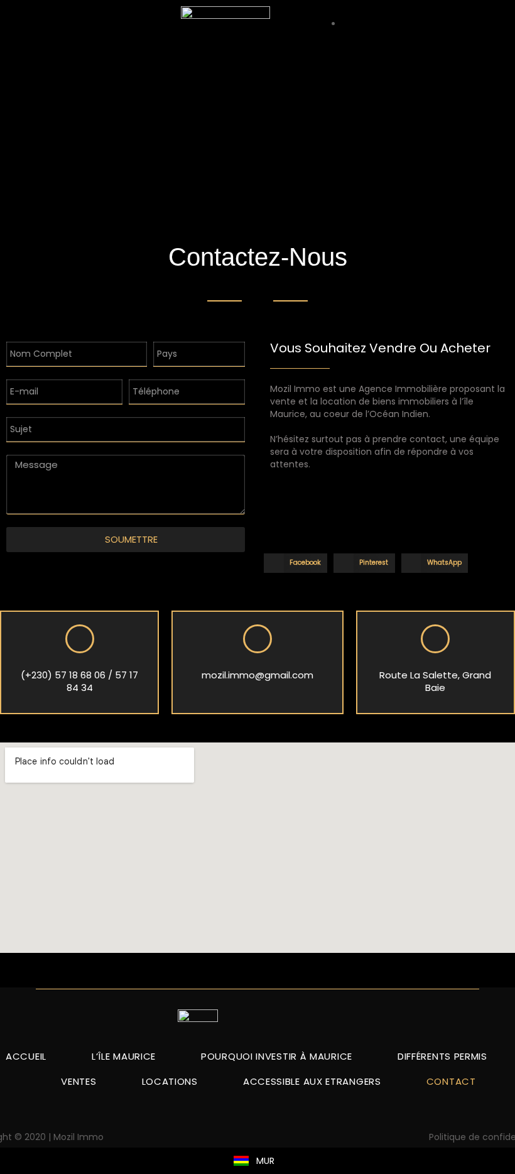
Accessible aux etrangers (312, 1081)
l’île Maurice (124, 1056)
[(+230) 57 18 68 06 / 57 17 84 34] (79, 638)
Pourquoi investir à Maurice (276, 1056)
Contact (451, 1081)
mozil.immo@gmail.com (257, 675)
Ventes (78, 1081)
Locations (170, 1081)
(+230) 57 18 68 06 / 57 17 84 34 (79, 681)
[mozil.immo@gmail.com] (257, 638)
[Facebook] (257, 1135)
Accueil (26, 1056)
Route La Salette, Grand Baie (435, 681)
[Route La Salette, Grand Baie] (435, 638)
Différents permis (442, 1056)
